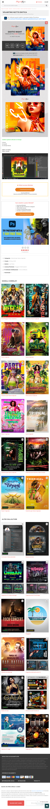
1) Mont (4, 142)
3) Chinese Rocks (6, 145)
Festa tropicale (30, 357)
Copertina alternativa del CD (33, 672)
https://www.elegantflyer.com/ (37, 790)
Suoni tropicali (29, 434)
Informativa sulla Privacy (21, 797)
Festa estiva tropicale (31, 395)
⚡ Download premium (25, 189)
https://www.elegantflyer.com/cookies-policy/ (9, 793)
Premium (40, 2)
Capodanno (29, 749)
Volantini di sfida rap (6, 672)
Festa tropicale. (5, 357)
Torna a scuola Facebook (32, 710)
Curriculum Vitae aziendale (8, 557)
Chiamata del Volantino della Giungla (35, 472)
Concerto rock (5, 633)
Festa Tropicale (5, 434)
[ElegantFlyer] (21, 2)
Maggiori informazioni (21, 266)
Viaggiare (28, 633)
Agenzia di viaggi (5, 749)
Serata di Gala (5, 710)
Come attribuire (23, 269)
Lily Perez (11, 264)
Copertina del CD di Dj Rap (33, 595)
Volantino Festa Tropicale (32, 318)
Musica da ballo (30, 557)
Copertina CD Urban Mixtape (9, 595)
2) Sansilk (4, 144)
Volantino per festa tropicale (8, 395)
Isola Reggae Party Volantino (9, 318)
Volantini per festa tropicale (18, 258)
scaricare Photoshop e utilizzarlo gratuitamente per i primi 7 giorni (28, 19)
